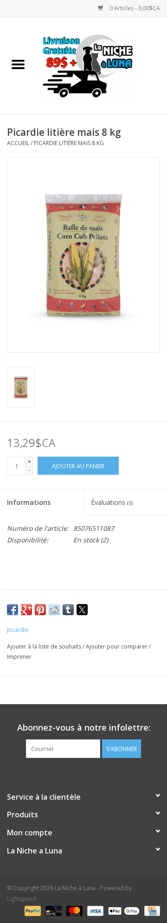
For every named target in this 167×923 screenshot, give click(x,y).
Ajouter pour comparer (117, 646)
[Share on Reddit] (54, 609)
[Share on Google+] (26, 609)
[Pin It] (40, 609)
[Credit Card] (150, 910)
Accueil (18, 143)
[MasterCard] (73, 910)
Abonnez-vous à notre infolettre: (83, 727)
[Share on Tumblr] (68, 609)
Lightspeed (21, 899)
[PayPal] (31, 910)
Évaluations (112, 502)
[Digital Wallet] (123, 910)
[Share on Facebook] (12, 609)
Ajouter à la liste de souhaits (45, 646)
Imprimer (19, 657)
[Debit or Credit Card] (52, 910)
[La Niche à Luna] (101, 64)
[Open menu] (18, 64)
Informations (29, 502)
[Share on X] (82, 609)
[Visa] (94, 910)
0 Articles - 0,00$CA (134, 8)
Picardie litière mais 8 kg (69, 143)
